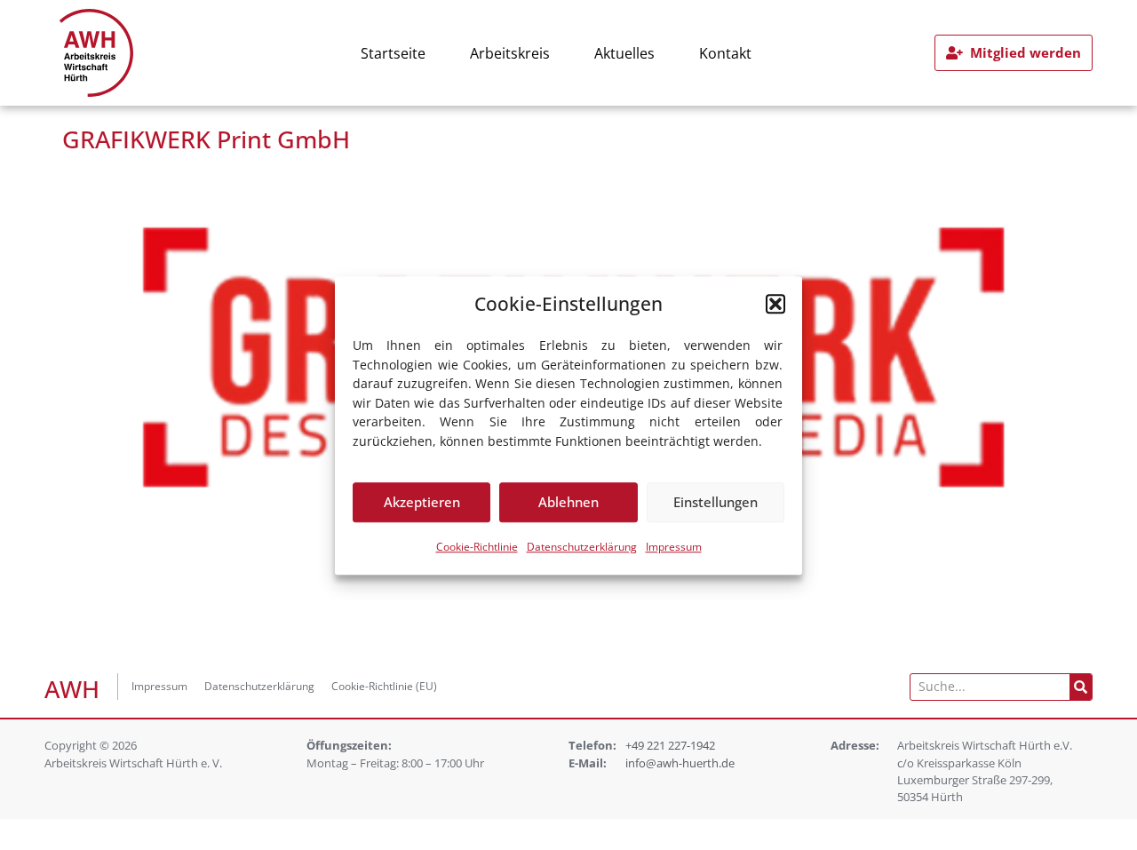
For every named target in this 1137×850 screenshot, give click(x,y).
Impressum (674, 545)
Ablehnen (568, 502)
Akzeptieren (422, 502)
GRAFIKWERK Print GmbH (206, 139)
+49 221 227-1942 (670, 745)
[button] (775, 304)
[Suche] (1080, 687)
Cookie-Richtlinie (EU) (384, 686)
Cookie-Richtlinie (477, 545)
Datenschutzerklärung (582, 545)
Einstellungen (715, 502)
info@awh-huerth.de (680, 763)
